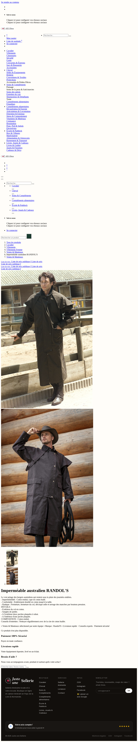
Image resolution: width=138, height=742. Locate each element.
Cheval (42, 686)
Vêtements (10, 53)
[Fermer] (2, 179)
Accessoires (11, 68)
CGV (79, 682)
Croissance (11, 121)
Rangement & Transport (16, 140)
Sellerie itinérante (62, 683)
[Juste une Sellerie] (7, 30)
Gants (8, 60)
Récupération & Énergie (16, 109)
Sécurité (9, 58)
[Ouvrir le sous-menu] (13, 193)
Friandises (10, 104)
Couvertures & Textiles (16, 77)
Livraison (61, 689)
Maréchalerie (12, 136)
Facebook (81, 690)
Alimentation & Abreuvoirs (18, 138)
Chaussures (11, 55)
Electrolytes (11, 128)
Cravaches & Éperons (15, 63)
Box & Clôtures (13, 133)
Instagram (81, 686)
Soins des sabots (13, 92)
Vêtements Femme (14, 250)
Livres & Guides (13, 145)
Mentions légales (99, 736)
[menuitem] (10, 51)
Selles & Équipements (15, 72)
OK (128, 691)
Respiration (11, 123)
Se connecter (11, 43)
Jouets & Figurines (14, 148)
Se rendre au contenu (10, 2)
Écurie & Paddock (42, 704)
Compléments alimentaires (17, 102)
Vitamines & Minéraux (16, 119)
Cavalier (10, 245)
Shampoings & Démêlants (17, 97)
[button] (21, 261)
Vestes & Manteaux (14, 252)
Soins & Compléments (45, 691)
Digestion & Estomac (15, 114)
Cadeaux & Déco (13, 150)
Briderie (9, 75)
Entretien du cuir (13, 94)
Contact (61, 693)
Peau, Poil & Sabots (14, 126)
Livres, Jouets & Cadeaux (46, 711)
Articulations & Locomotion (18, 111)
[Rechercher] (33, 183)
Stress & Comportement (16, 116)
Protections (11, 80)
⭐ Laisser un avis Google (82, 695)
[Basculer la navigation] (2, 176)
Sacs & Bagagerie (14, 65)
